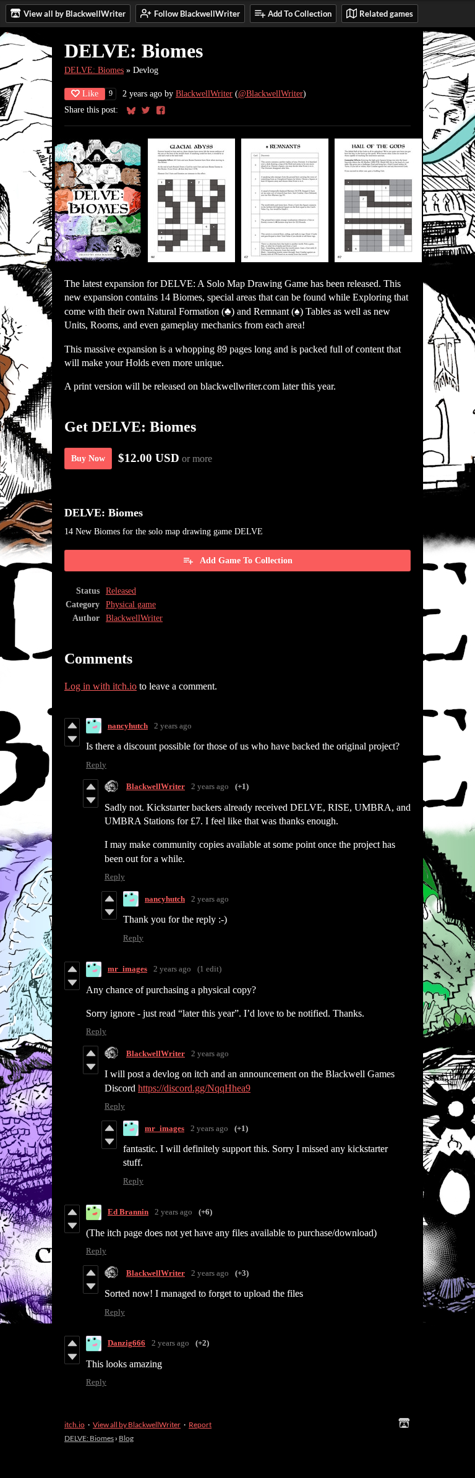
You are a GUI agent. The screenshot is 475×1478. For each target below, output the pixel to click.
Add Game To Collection (246, 560)
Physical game (131, 604)
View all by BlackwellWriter (137, 1424)
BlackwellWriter (204, 93)
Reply (96, 764)
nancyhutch (128, 725)
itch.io (74, 1424)
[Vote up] (72, 725)
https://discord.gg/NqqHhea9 (194, 1088)
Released (121, 591)
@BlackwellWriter (270, 93)
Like (90, 93)
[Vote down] (72, 739)
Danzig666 (126, 1343)
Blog (126, 1438)
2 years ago (173, 725)
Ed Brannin (128, 1211)
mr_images (127, 968)
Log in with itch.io (100, 686)
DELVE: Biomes (94, 70)
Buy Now (88, 458)
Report (200, 1424)
